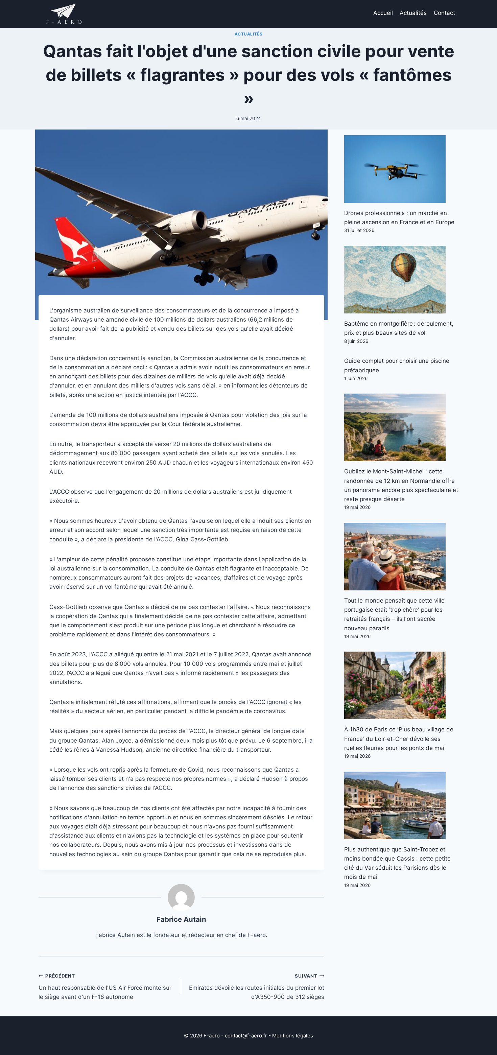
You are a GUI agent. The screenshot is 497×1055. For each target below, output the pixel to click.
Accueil (383, 12)
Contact (444, 12)
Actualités (413, 12)
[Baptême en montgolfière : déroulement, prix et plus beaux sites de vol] (401, 279)
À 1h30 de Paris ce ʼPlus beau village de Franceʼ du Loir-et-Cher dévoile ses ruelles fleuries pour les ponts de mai (398, 738)
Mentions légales (292, 1035)
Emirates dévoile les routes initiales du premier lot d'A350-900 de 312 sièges (256, 986)
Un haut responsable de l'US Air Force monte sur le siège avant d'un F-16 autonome (105, 986)
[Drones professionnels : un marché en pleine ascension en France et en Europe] (401, 169)
